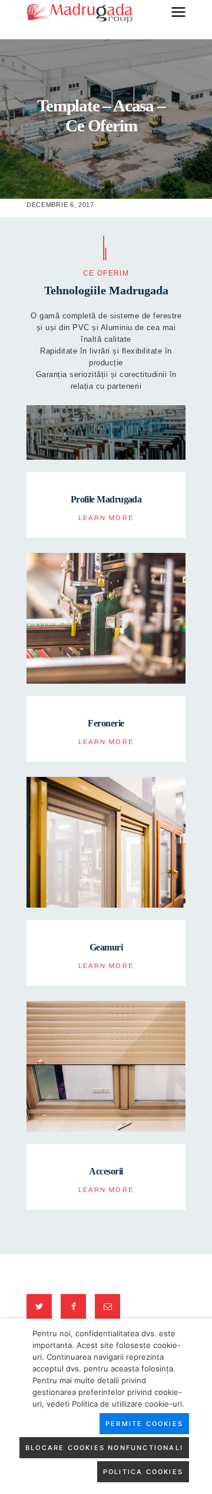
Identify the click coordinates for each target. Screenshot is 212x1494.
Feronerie (106, 723)
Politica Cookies (143, 1472)
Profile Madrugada (106, 499)
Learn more (106, 517)
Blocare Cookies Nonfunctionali (104, 1448)
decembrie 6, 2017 (60, 204)
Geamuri (106, 947)
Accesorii (105, 1171)
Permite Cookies (144, 1424)
